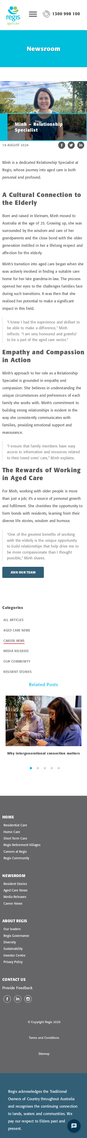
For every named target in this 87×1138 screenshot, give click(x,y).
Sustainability (13, 949)
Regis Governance (16, 936)
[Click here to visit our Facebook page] (7, 999)
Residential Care (15, 825)
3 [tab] (44, 768)
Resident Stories (17, 672)
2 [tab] (37, 768)
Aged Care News (16, 630)
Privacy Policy (13, 962)
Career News (14, 641)
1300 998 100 (66, 13)
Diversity (9, 942)
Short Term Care (15, 838)
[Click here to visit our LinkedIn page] (17, 999)
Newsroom (13, 875)
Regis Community (16, 858)
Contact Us (14, 979)
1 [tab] (31, 768)
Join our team (23, 572)
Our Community (16, 661)
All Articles (13, 620)
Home (8, 817)
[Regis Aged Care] (13, 15)
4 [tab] (51, 768)
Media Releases (16, 651)
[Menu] (33, 15)
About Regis (14, 921)
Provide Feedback (17, 988)
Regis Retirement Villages (21, 845)
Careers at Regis (15, 852)
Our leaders (12, 929)
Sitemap (44, 1054)
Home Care (11, 832)
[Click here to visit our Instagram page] (28, 999)
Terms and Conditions (44, 1038)
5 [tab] (58, 768)
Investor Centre (14, 955)
